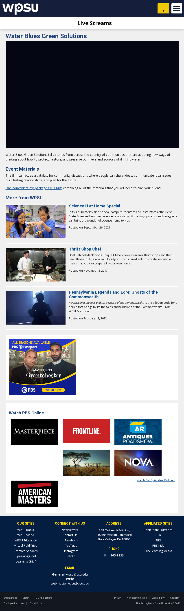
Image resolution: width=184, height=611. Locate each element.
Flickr (71, 556)
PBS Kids (158, 545)
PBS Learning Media (158, 551)
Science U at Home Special (94, 206)
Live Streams (94, 23)
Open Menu (176, 8)
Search (25, 597)
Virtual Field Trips (25, 545)
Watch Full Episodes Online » (156, 480)
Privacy (117, 597)
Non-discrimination (137, 597)
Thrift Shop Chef (85, 249)
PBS (158, 540)
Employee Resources (14, 603)
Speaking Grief (25, 556)
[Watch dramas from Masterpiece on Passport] (42, 396)
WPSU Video (25, 535)
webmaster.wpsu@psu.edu (70, 583)
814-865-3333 (114, 555)
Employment (10, 597)
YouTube (71, 545)
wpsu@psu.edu (77, 574)
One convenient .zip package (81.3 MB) (34, 188)
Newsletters (70, 530)
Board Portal (36, 603)
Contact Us (70, 535)
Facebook (71, 540)
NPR (158, 535)
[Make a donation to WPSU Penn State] (163, 8)
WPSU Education (26, 540)
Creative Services (26, 551)
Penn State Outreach (158, 530)
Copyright (175, 597)
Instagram (71, 551)
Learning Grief (26, 561)
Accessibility (158, 597)
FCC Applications (43, 597)
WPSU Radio (25, 530)
